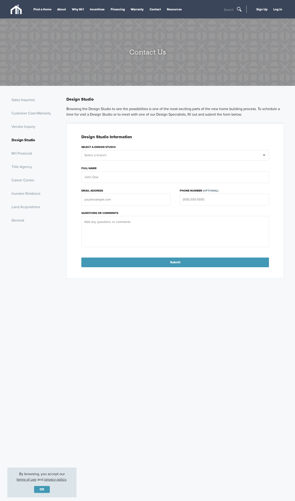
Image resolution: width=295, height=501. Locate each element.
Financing (118, 9)
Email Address (92, 191)
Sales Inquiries (23, 99)
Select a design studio (98, 147)
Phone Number (199, 191)
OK (42, 489)
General (18, 220)
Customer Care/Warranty (31, 113)
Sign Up (262, 9)
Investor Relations (26, 193)
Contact (155, 9)
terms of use (26, 479)
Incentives (97, 9)
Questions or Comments (99, 213)
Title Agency (22, 166)
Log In (277, 9)
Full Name (89, 168)
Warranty (137, 9)
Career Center (23, 180)
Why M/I (78, 9)
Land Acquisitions (26, 207)
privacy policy (55, 479)
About (61, 9)
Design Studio (23, 140)
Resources (174, 9)
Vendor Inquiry (23, 126)
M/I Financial (22, 153)
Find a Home (42, 9)
